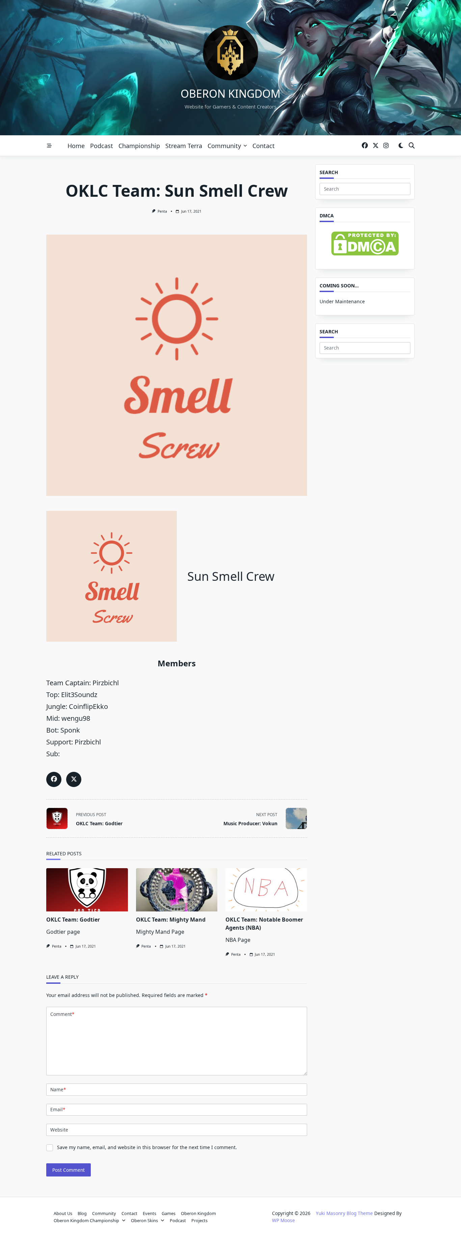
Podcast (101, 146)
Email (57, 1109)
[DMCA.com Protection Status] (365, 244)
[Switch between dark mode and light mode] (401, 146)
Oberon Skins (144, 1220)
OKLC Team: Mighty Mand (171, 919)
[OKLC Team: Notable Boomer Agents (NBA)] (266, 889)
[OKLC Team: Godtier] (87, 889)
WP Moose (283, 1220)
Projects (199, 1220)
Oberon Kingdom (230, 93)
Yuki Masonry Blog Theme (344, 1213)
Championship (139, 146)
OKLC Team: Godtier (73, 919)
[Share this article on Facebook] (53, 779)
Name (58, 1089)
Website (59, 1129)
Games (168, 1213)
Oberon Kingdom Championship (86, 1220)
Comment (62, 1014)
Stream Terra (183, 146)
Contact (263, 146)
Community (224, 146)
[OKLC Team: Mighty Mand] (177, 889)
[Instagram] (386, 146)
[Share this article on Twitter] (73, 779)
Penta (162, 211)
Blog (82, 1213)
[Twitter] (376, 146)
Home (76, 146)
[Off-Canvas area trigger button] (49, 146)
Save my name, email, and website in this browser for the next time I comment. (147, 1147)
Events (149, 1213)
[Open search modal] (412, 146)
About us (63, 1213)
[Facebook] (365, 146)
